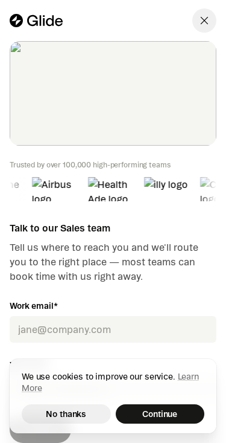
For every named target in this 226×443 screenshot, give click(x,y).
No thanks (66, 414)
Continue (159, 414)
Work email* (33, 306)
